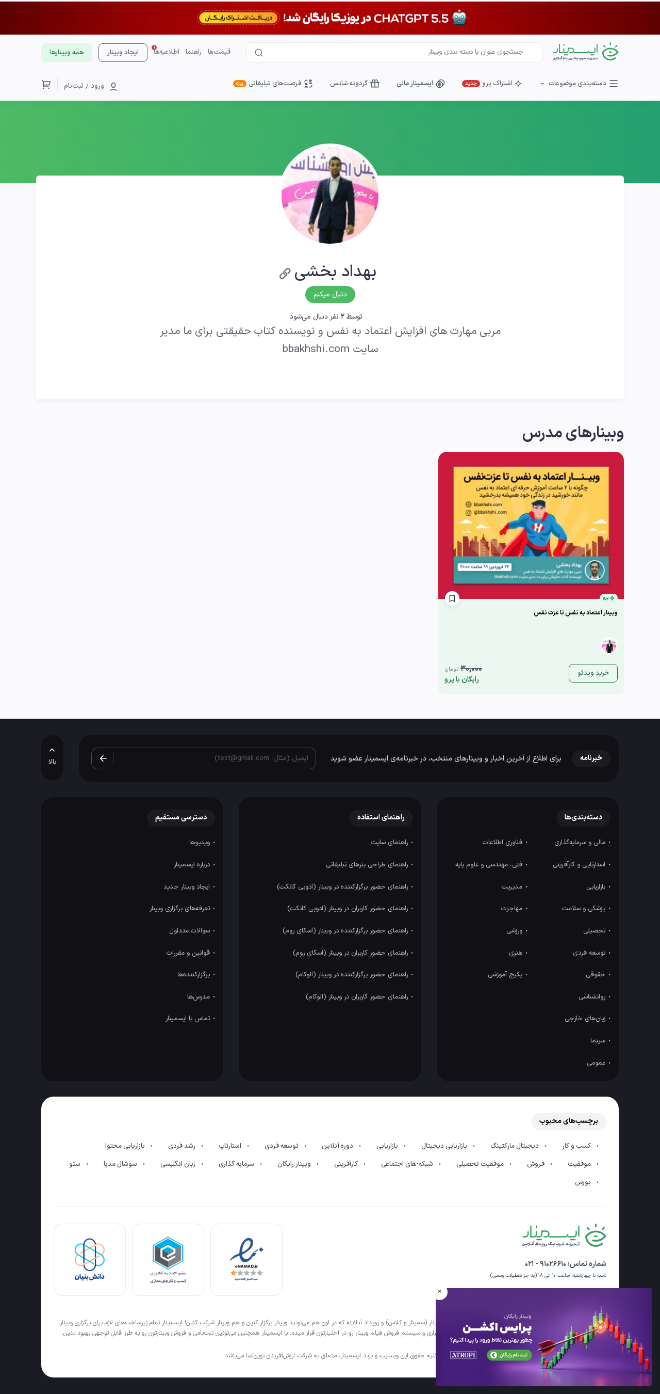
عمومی (597, 1063)
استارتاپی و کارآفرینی (580, 865)
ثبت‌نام (74, 86)
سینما (598, 1041)
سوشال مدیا (121, 1164)
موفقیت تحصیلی (480, 1164)
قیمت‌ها (219, 52)
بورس (583, 1182)
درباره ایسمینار (193, 865)
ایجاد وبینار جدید (187, 887)
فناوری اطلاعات (503, 842)
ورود (97, 86)
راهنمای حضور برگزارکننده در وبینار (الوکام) (352, 975)
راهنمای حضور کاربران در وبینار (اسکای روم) (351, 953)
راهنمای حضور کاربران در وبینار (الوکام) (358, 997)
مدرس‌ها (199, 997)
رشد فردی (182, 1146)
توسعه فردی (590, 953)
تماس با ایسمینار (189, 1018)
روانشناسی (593, 997)
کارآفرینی (346, 1164)
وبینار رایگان (294, 1164)
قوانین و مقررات (189, 953)
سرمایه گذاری (237, 1164)
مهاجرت (512, 909)
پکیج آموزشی (506, 975)
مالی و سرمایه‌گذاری (580, 842)
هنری (516, 953)
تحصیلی (595, 931)
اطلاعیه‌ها (166, 52)
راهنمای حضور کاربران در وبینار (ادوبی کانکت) (348, 909)
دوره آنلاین (338, 1146)
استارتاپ (231, 1146)
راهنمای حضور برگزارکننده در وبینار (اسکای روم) (346, 931)
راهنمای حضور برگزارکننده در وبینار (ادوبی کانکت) (343, 887)
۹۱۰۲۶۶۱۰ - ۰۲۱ (545, 1264)
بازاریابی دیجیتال (445, 1146)
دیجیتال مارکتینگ (515, 1146)
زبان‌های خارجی (586, 1018)
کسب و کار (577, 1146)
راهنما (194, 52)
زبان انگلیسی (178, 1164)
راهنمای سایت (390, 842)
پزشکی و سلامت (584, 909)
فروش (536, 1164)
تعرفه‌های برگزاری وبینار (181, 909)
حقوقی (596, 975)
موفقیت (580, 1164)
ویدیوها (200, 842)
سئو (75, 1164)
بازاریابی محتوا (125, 1146)
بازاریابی (596, 887)
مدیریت (513, 887)
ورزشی (515, 931)
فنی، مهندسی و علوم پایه (489, 865)
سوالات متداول (190, 931)
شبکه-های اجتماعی (408, 1164)
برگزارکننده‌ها (194, 975)
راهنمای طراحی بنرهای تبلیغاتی (368, 865)
